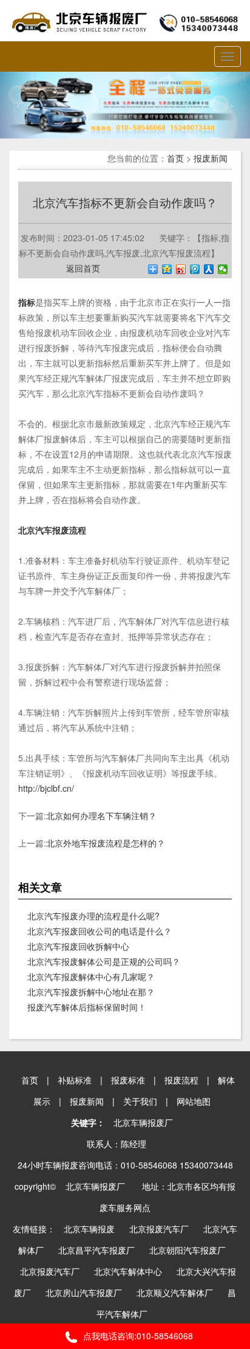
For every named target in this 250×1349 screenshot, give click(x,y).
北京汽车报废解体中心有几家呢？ (91, 976)
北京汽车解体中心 (128, 1271)
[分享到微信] (223, 269)
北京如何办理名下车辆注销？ (101, 815)
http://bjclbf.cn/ (46, 788)
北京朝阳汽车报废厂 (187, 1250)
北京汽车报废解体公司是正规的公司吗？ (103, 961)
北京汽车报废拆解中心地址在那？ (91, 992)
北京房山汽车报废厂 (84, 1292)
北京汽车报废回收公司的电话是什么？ (99, 931)
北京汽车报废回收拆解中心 (78, 946)
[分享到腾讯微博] (195, 269)
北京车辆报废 (89, 1229)
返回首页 (83, 268)
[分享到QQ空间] (167, 269)
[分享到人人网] (209, 269)
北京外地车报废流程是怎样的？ (105, 843)
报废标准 (128, 1080)
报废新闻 (211, 158)
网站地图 (194, 1101)
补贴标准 (75, 1080)
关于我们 (140, 1101)
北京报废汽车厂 (159, 1229)
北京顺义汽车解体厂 (175, 1292)
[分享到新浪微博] (181, 269)
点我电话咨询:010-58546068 (138, 1336)
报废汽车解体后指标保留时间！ (86, 1007)
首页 (175, 158)
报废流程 (181, 1080)
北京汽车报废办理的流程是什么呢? (93, 916)
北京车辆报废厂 (143, 1122)
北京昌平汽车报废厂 (96, 1250)
